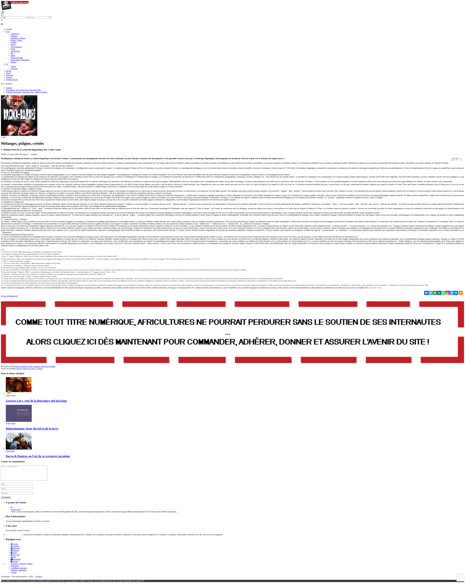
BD (12, 53)
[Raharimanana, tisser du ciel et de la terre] (19, 421)
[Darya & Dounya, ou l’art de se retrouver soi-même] (19, 449)
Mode (13, 56)
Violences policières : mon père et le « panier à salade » (27, 92)
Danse (13, 45)
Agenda (9, 77)
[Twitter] (430, 293)
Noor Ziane (10, 451)
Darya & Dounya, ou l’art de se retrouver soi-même (38, 456)
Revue (8, 73)
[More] (461, 293)
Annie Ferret (11, 423)
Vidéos (13, 66)
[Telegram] (452, 293)
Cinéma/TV (15, 34)
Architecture (15, 51)
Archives (38, 576)
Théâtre (13, 42)
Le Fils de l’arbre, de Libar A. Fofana (28, 369)
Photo (13, 49)
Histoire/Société (17, 58)
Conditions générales (19, 568)
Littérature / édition (18, 38)
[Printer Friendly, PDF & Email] (457, 160)
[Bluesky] (456, 293)
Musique (14, 36)
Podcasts (14, 69)
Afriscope (9, 75)
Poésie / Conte (16, 40)
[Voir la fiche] (12, 507)
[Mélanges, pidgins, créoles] (19, 135)
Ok (143, 581)
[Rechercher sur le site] (2, 12)
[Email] (435, 293)
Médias (13, 62)
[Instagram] (447, 293)
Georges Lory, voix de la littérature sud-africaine (36, 400)
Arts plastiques (16, 47)
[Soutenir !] (232, 332)
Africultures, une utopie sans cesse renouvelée (23, 90)
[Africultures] (15, 10)
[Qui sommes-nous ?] (2, 20)
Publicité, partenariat (18, 570)
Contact (14, 572)
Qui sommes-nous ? (14, 535)
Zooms (8, 71)
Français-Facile (11, 80)
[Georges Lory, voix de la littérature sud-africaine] (19, 393)
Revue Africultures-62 (9, 296)
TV (7, 64)
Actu (8, 32)
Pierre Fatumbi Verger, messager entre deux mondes (35, 366)
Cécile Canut (16, 509)
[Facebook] (426, 293)
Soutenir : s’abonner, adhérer (22, 564)
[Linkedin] (439, 293)
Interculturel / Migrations (20, 60)
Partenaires (15, 566)
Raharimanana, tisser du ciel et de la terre (32, 428)
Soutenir (9, 88)
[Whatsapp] (443, 293)
